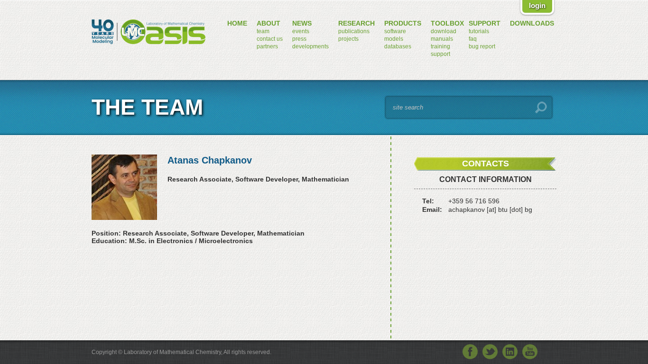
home (237, 23)
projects (348, 39)
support (440, 54)
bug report (482, 46)
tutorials (479, 31)
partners (267, 46)
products (402, 23)
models (393, 39)
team (263, 31)
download (443, 31)
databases (397, 46)
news (302, 23)
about (268, 23)
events (300, 31)
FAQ (473, 39)
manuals (442, 39)
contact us (270, 39)
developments (310, 46)
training (440, 46)
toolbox (447, 23)
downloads (532, 23)
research (356, 23)
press (299, 39)
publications (354, 31)
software (395, 31)
